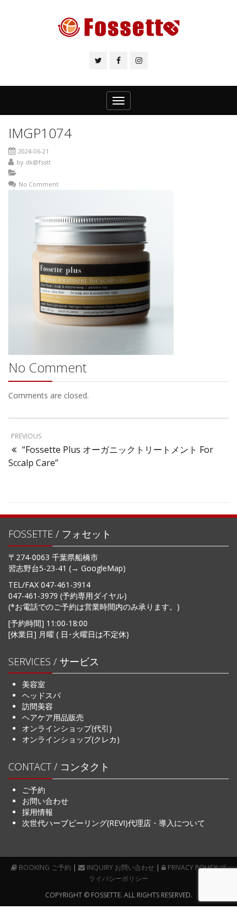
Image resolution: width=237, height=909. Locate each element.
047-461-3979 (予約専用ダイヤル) (67, 595)
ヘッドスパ (41, 695)
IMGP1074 (40, 133)
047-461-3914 (65, 584)
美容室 (33, 684)
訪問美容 (37, 706)
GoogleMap (102, 568)
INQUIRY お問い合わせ (119, 867)
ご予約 (33, 790)
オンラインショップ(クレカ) (71, 739)
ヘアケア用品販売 (53, 717)
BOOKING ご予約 (44, 867)
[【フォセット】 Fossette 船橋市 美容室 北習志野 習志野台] (118, 27)
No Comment (38, 184)
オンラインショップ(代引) (67, 728)
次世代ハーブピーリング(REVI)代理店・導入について (113, 823)
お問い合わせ (45, 801)
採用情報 (37, 812)
